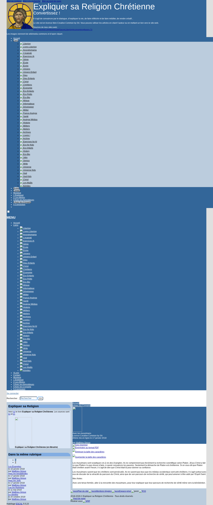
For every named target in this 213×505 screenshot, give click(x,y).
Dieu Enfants (29, 78)
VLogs (16, 188)
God (25, 173)
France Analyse (30, 113)
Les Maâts (27, 183)
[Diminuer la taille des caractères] (88, 452)
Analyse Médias (30, 119)
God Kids (27, 176)
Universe (27, 167)
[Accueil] (20, 28)
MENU (11, 217)
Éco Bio (26, 97)
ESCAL (19, 504)
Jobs (25, 157)
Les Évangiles (14, 466)
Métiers (26, 126)
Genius (26, 160)
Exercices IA (28, 56)
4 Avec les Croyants (22, 202)
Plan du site (83, 491)
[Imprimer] (80, 445)
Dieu (25, 75)
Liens (15, 40)
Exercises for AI (30, 142)
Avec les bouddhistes (18, 473)
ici (14, 412)
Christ (25, 81)
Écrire (25, 66)
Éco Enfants (28, 91)
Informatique (28, 104)
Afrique (26, 100)
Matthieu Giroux (83, 442)
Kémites (26, 186)
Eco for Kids (28, 145)
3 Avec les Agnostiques (23, 200)
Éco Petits (27, 94)
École (25, 63)
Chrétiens (27, 85)
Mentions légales (104, 491)
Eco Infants (28, 148)
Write (25, 164)
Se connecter (13, 393)
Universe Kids (29, 170)
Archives (27, 132)
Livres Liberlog (30, 47)
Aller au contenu (14, 1)
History (26, 151)
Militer (26, 110)
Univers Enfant (29, 72)
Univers (26, 69)
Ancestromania (30, 50)
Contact (16, 190)
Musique (17, 193)
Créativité (27, 53)
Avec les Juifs (14, 480)
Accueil (16, 38)
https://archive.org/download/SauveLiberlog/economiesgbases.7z (62, 29)
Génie (26, 59)
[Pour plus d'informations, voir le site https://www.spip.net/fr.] (86, 501)
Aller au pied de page (51, 1)
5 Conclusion (19, 204)
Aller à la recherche (31, 1)
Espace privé (125, 491)
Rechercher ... (13, 398)
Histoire (26, 123)
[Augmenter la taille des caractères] (89, 457)
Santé (25, 116)
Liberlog (27, 44)
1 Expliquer (18, 195)
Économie (27, 88)
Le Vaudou (13, 494)
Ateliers (26, 129)
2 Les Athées (19, 197)
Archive (26, 138)
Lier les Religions (16, 487)
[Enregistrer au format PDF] (86, 447)
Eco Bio (26, 154)
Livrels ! (26, 135)
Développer (28, 107)
